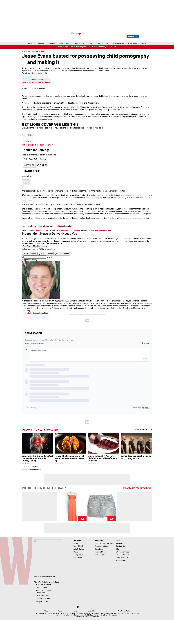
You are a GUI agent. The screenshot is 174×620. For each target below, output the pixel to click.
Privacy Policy (100, 555)
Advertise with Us (101, 546)
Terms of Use (100, 552)
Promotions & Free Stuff (104, 543)
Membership (121, 561)
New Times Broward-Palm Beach (44, 591)
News (30, 44)
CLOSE (26, 183)
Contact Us (120, 546)
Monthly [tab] (36, 246)
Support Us (133, 36)
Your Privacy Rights (124, 611)
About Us (119, 543)
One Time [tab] (27, 246)
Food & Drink (64, 44)
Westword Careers (123, 552)
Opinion (52, 44)
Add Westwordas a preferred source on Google (36, 81)
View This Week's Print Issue (44, 576)
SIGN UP (28, 141)
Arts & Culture (79, 44)
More (144, 44)
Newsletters (132, 44)
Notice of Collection (30, 145)
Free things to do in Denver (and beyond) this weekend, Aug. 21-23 (87, 47)
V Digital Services (42, 602)
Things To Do (103, 44)
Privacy (50, 145)
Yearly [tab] (44, 246)
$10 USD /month (30, 254)
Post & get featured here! (137, 488)
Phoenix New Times (43, 599)
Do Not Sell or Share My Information (87, 617)
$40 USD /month (62, 254)
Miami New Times (42, 596)
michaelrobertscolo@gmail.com (35, 313)
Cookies (75, 611)
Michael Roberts (31, 73)
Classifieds (99, 549)
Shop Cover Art (122, 558)
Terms (42, 145)
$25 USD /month (46, 254)
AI (106, 611)
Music (91, 44)
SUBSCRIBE (29, 165)
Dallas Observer (42, 587)
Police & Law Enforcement (33, 51)
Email (25, 135)
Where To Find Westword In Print (46, 582)
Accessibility (92, 611)
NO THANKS (42, 165)
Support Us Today (29, 260)
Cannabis (40, 44)
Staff (118, 549)
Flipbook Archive (122, 555)
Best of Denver (118, 44)
